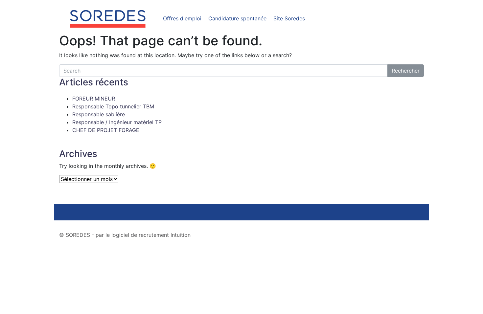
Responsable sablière (98, 114)
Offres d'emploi (182, 18)
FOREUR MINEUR (93, 98)
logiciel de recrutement (140, 235)
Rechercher (406, 70)
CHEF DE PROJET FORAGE (105, 130)
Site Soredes (289, 18)
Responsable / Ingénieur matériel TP (117, 122)
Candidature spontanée (237, 18)
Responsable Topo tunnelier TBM (113, 106)
